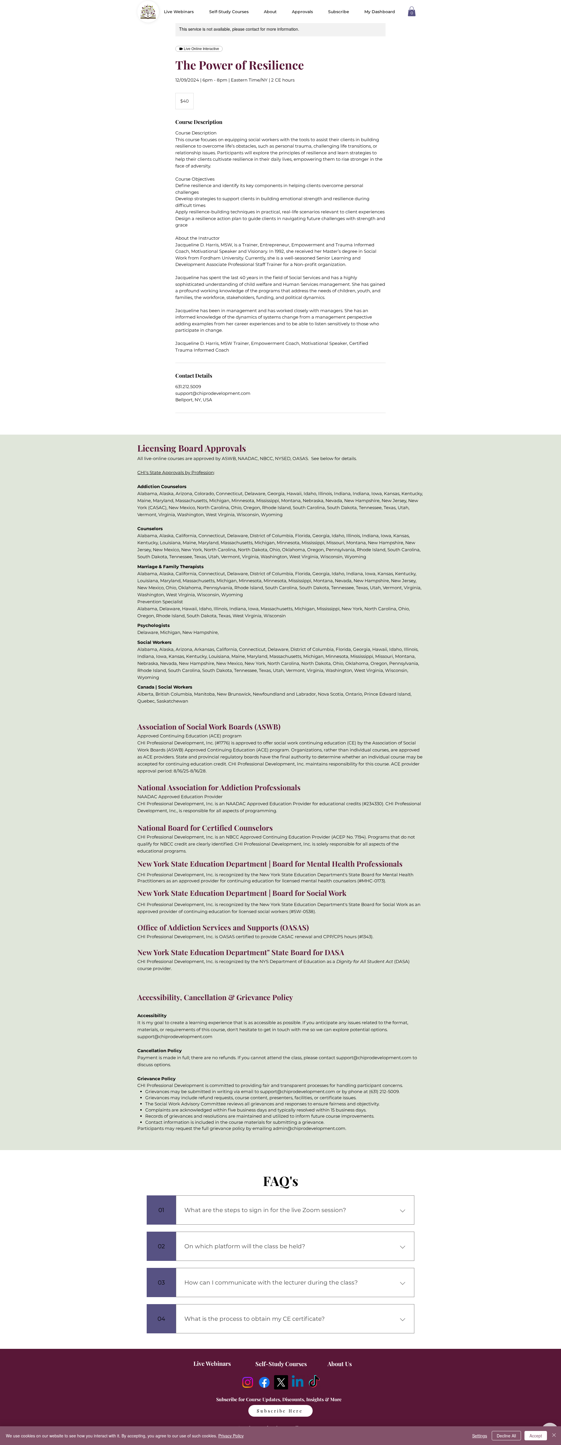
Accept (535, 1436)
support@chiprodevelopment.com (174, 1036)
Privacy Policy (231, 1436)
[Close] (553, 1435)
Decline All (506, 1436)
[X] (281, 1382)
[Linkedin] (297, 1382)
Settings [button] (479, 1436)
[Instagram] (247, 1382)
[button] (270, 11)
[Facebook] (264, 1382)
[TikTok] (314, 1382)
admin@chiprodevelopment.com (309, 1128)
